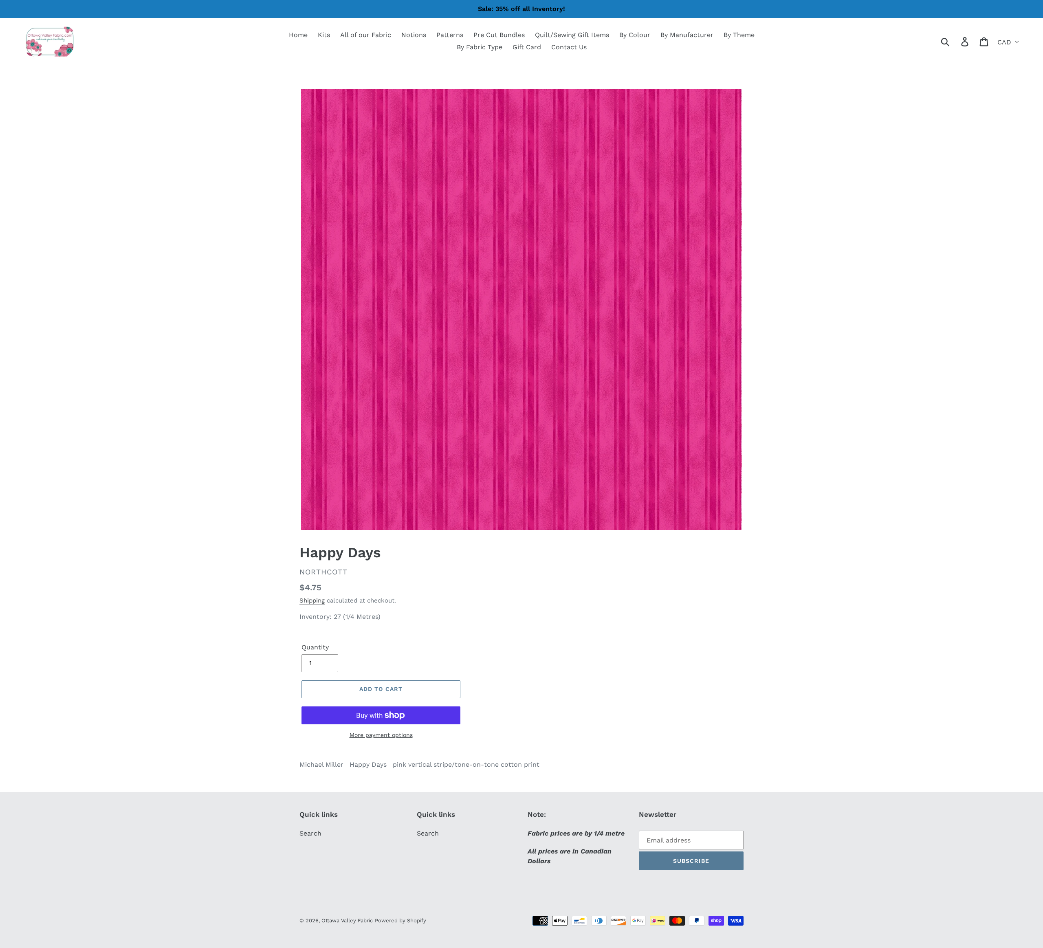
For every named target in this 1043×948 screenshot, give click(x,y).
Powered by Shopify (400, 920)
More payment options (381, 735)
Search (310, 833)
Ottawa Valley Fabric (347, 920)
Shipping (312, 600)
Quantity (315, 647)
